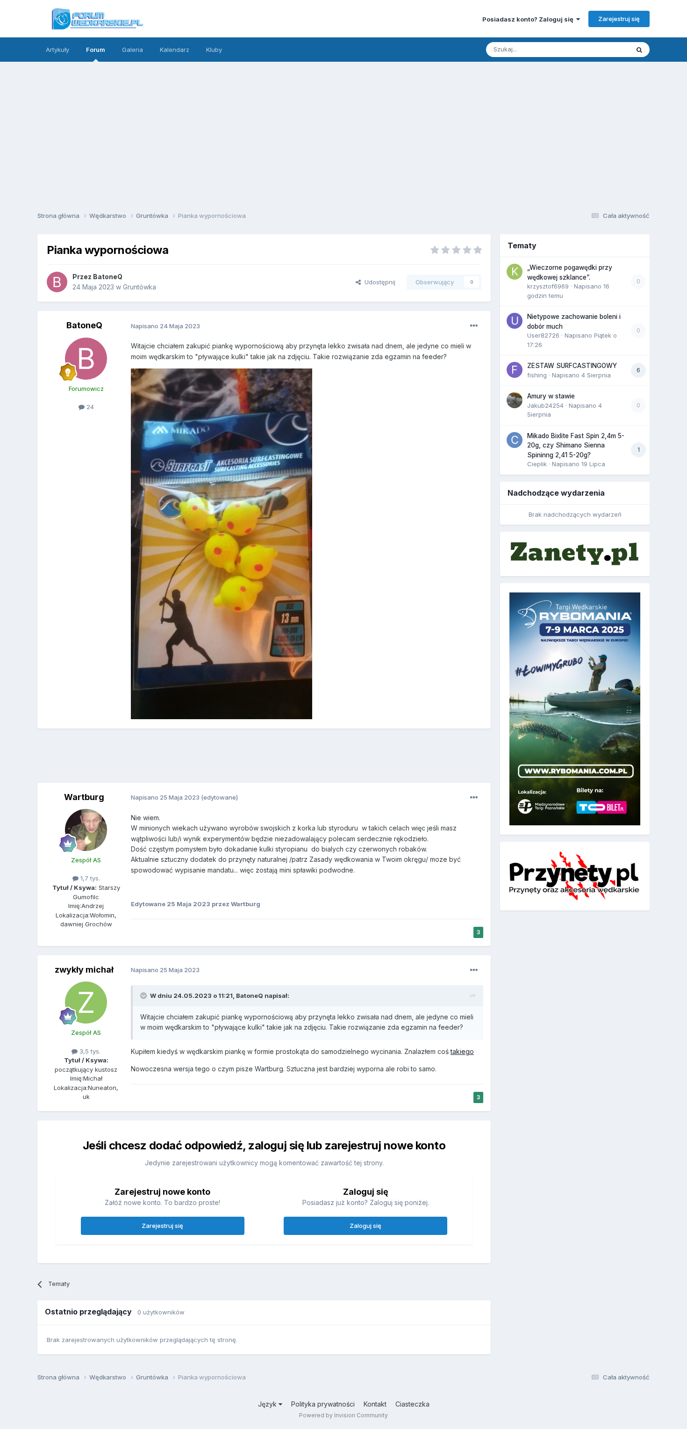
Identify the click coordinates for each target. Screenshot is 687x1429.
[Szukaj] (639, 49)
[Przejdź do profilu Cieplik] (514, 440)
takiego (462, 1051)
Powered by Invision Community (343, 1415)
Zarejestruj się (619, 18)
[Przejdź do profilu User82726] (514, 321)
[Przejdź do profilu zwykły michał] (86, 1003)
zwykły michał (84, 969)
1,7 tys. (89, 878)
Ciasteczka (412, 1404)
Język (268, 1404)
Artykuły (57, 49)
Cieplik (537, 464)
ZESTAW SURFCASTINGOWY (572, 365)
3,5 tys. (89, 1051)
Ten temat (602, 49)
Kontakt (375, 1404)
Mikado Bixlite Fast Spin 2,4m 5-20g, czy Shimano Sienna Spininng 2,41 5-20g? (575, 445)
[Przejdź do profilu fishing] (514, 370)
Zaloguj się (365, 1225)
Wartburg (84, 797)
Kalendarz (174, 49)
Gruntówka (139, 287)
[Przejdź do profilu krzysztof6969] (514, 272)
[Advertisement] (343, 133)
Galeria (132, 49)
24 (89, 407)
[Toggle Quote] (144, 995)
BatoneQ (107, 277)
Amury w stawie (551, 396)
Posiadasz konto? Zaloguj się (529, 19)
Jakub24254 (545, 405)
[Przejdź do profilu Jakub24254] (514, 400)
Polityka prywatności (323, 1404)
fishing (537, 375)
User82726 (543, 335)
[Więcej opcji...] (474, 326)
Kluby (214, 49)
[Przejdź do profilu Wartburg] (86, 830)
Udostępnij (378, 282)
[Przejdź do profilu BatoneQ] (57, 282)
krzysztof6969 (548, 286)
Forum (95, 49)
